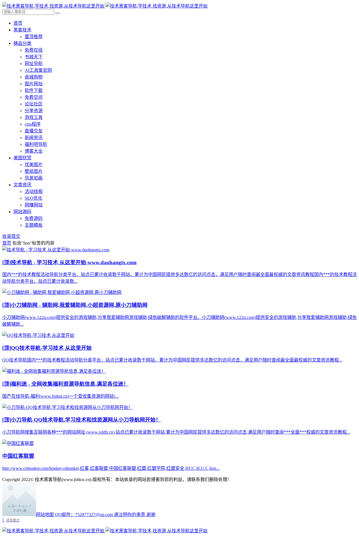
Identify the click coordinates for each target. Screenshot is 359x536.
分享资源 (34, 110)
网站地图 (45, 514)
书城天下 (34, 56)
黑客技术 (22, 29)
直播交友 (34, 130)
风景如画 (34, 178)
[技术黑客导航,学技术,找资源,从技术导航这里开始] (105, 6)
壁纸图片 (34, 171)
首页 (17, 23)
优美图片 (34, 164)
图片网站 (34, 83)
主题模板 (34, 225)
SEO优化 (33, 198)
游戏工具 (34, 117)
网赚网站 (34, 205)
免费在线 (34, 50)
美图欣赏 (22, 157)
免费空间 (34, 97)
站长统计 (13, 520)
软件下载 (34, 90)
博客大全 (34, 151)
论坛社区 (34, 104)
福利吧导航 (36, 144)
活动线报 (34, 191)
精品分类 (22, 43)
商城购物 (34, 77)
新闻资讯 (34, 137)
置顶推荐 (34, 36)
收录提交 (11, 236)
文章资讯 (22, 184)
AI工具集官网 (38, 70)
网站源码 (22, 211)
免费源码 (34, 218)
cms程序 (33, 124)
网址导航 (34, 63)
